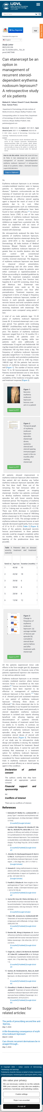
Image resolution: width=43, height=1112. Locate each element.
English (8, 40)
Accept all (21, 1106)
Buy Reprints (16, 30)
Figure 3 (34, 526)
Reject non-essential (22, 1100)
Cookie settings (22, 1094)
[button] (38, 4)
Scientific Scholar (15, 1072)
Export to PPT (14, 410)
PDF (35, 31)
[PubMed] (21, 848)
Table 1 (26, 526)
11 (33, 693)
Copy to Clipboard (11, 172)
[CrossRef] (14, 823)
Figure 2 (25, 380)
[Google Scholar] (24, 823)
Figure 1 (10, 368)
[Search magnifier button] (39, 14)
